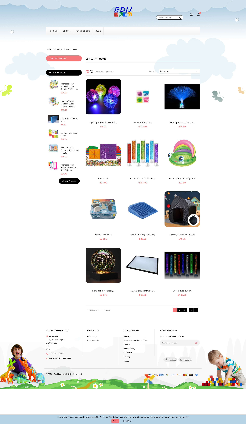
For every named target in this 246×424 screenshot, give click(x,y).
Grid (87, 71)
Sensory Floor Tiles (143, 122)
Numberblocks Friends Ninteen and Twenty (70, 150)
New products (93, 340)
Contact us (128, 352)
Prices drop (92, 336)
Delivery (127, 336)
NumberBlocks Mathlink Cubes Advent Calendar (68, 104)
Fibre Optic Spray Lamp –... (182, 122)
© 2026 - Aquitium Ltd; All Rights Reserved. (64, 374)
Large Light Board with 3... (143, 290)
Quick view (99, 113)
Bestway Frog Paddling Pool (182, 178)
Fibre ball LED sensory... (103, 290)
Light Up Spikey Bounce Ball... (103, 122)
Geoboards (103, 178)
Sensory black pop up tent (182, 234)
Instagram (188, 359)
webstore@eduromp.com (60, 358)
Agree (115, 421)
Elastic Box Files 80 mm (69, 120)
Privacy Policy (129, 348)
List (91, 71)
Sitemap (127, 356)
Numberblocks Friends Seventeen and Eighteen (69, 167)
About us (127, 344)
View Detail (106, 113)
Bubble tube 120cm (182, 290)
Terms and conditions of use (135, 340)
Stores (126, 360)
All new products (69, 181)
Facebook (173, 359)
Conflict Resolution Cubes (69, 134)
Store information (57, 330)
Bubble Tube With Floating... (142, 178)
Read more (128, 421)
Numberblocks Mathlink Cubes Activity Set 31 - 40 (69, 86)
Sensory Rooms (57, 58)
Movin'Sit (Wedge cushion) (142, 234)
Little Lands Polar (103, 234)
